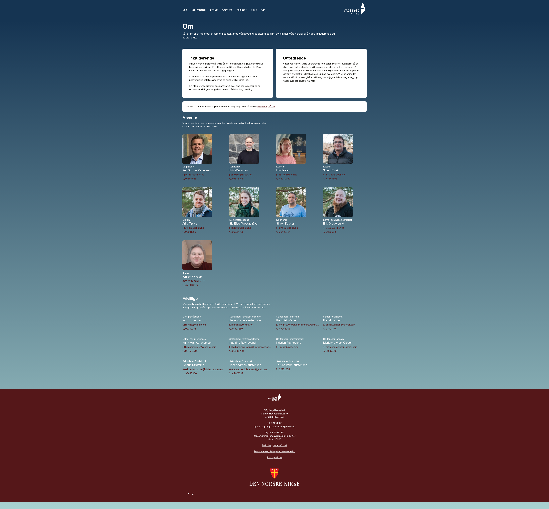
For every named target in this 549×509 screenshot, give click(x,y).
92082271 (190, 328)
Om (263, 9)
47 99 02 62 (191, 285)
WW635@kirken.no (195, 281)
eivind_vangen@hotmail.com (340, 324)
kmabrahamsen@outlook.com (200, 347)
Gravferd (227, 9)
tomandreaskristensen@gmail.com (249, 369)
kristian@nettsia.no (289, 347)
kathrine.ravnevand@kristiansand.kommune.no (252, 347)
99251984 (284, 369)
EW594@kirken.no (242, 174)
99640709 (238, 351)
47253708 (284, 328)
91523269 (237, 328)
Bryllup (214, 9)
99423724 (285, 231)
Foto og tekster (274, 457)
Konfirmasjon (198, 9)
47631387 (237, 373)
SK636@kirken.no (288, 227)
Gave (254, 9)
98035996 (331, 351)
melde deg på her (266, 106)
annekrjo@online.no (242, 324)
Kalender (241, 9)
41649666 (331, 178)
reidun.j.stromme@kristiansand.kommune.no (205, 369)
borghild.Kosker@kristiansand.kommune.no (299, 324)
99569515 (331, 231)
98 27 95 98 (191, 351)
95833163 (237, 178)
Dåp (184, 9)
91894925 (190, 178)
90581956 (190, 231)
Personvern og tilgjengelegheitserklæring (274, 451)
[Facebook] (188, 493)
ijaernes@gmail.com (195, 324)
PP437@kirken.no (194, 174)
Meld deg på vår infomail (274, 445)
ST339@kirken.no (335, 174)
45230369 (284, 178)
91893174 (331, 328)
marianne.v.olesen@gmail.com (341, 347)
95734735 (237, 231)
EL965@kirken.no (335, 227)
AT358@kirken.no (194, 227)
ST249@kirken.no (241, 227)
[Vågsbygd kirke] (354, 10)
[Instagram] (193, 493)
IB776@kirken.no (288, 174)
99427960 (191, 373)
